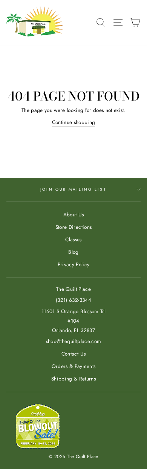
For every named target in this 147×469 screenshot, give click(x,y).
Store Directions (73, 227)
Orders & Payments (74, 366)
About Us (73, 214)
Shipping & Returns (73, 378)
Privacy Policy (74, 264)
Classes (73, 239)
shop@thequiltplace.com (73, 341)
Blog (73, 252)
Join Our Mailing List (73, 189)
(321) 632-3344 (73, 300)
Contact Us (73, 353)
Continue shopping (73, 122)
